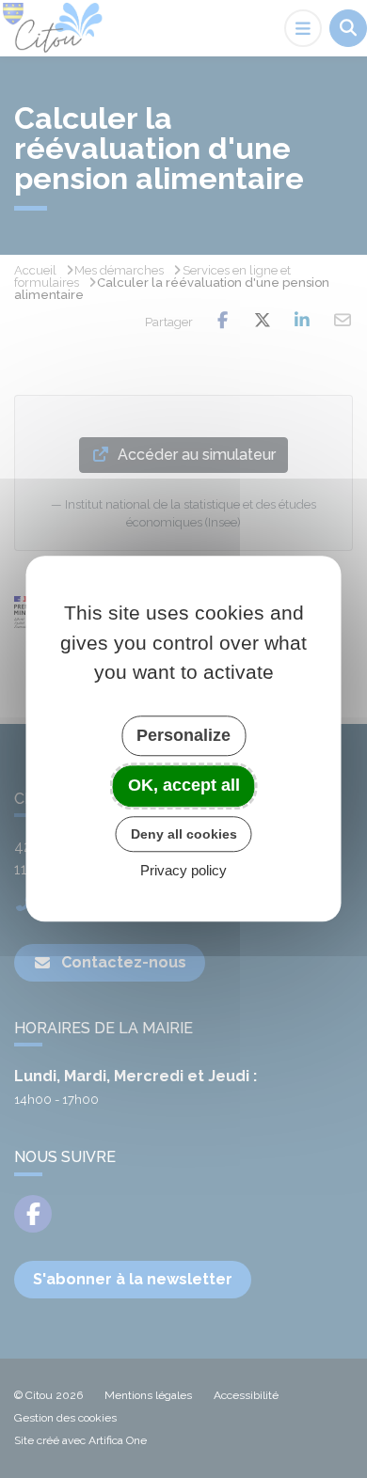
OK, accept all (184, 785)
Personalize (183, 735)
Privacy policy (183, 871)
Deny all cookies (184, 833)
